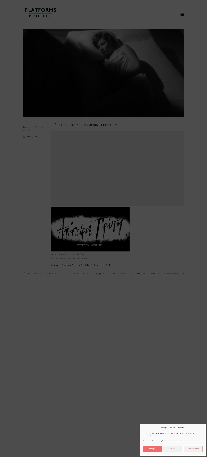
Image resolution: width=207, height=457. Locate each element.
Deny (172, 449)
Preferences (193, 449)
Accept (152, 449)
